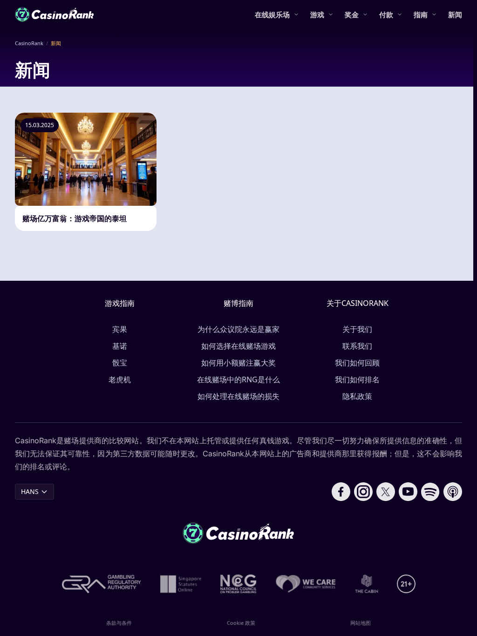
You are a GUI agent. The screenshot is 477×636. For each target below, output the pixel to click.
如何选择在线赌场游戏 (238, 346)
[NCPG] (238, 584)
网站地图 (360, 622)
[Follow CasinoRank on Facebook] (341, 491)
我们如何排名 (357, 379)
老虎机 (120, 379)
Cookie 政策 (241, 622)
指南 (421, 14)
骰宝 (119, 363)
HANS (30, 491)
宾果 (119, 329)
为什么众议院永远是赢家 (238, 329)
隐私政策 (357, 396)
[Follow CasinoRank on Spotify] (430, 491)
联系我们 (357, 346)
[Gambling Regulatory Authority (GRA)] (101, 584)
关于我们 (357, 329)
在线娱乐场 (272, 14)
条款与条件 (119, 622)
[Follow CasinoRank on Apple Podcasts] (452, 491)
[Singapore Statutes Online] (181, 584)
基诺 (119, 346)
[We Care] (305, 584)
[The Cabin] (366, 584)
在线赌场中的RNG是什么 (238, 379)
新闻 (455, 14)
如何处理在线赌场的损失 (238, 396)
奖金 (352, 14)
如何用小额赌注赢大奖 (238, 363)
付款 (386, 14)
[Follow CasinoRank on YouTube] (408, 491)
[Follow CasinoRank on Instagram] (363, 491)
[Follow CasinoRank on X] (385, 491)
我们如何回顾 (357, 363)
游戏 (317, 14)
